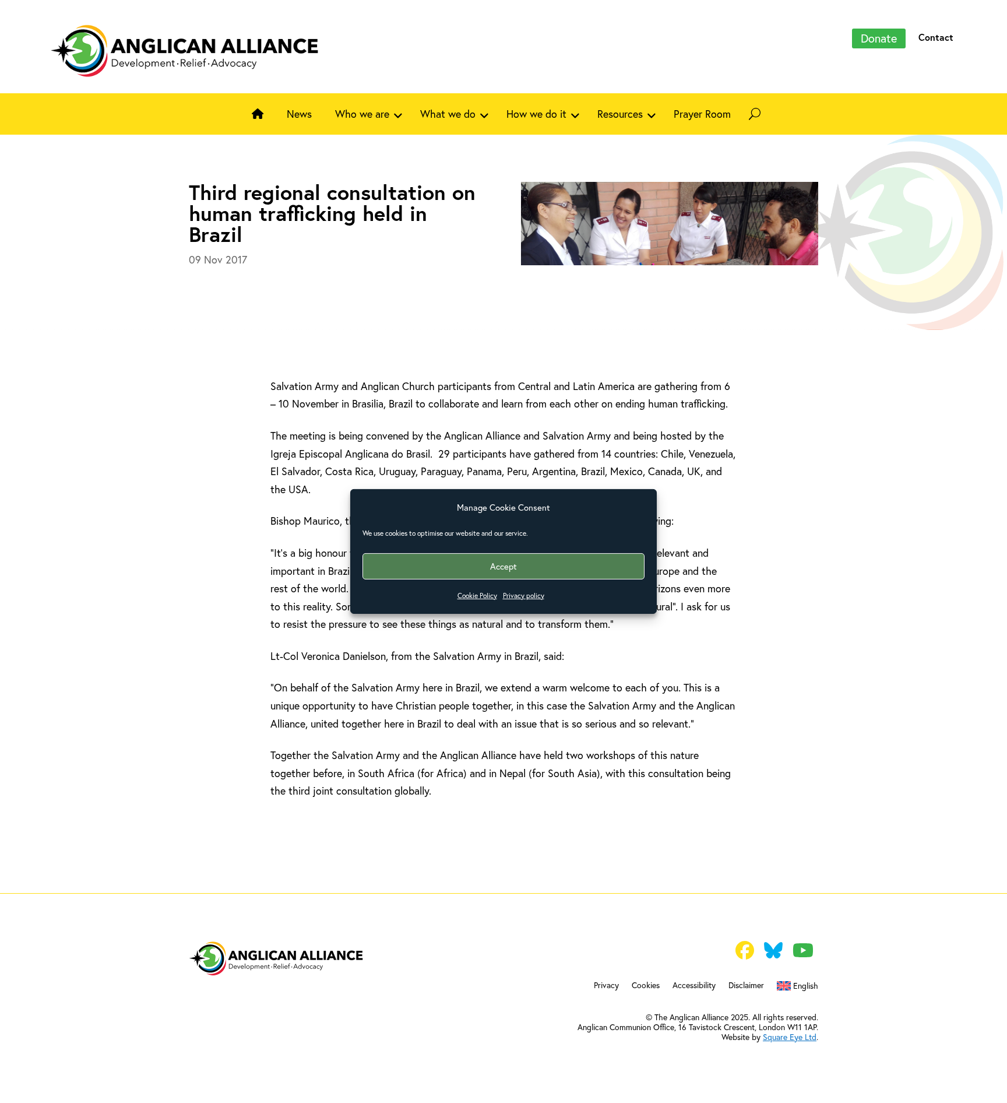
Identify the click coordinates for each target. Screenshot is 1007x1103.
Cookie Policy (477, 595)
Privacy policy (523, 595)
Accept (503, 566)
